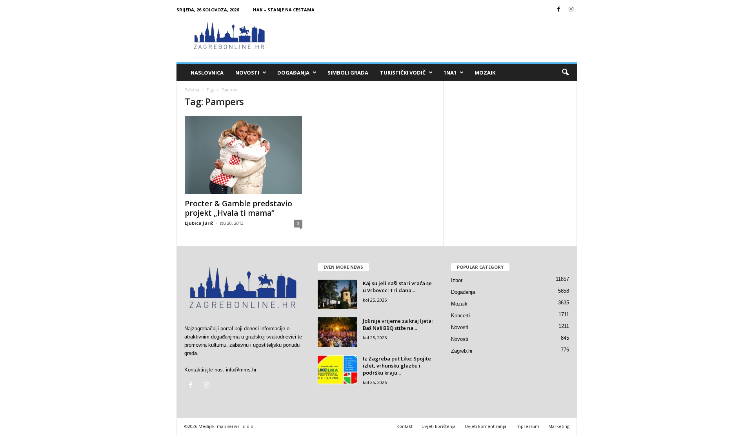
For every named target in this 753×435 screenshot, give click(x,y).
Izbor (456, 280)
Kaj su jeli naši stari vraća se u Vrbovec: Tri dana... (397, 287)
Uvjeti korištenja (439, 426)
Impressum (527, 426)
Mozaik (485, 72)
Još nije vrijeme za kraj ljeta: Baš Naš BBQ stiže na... (398, 324)
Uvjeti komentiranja (485, 426)
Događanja (293, 72)
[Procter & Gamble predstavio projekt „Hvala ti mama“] (243, 155)
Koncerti (460, 316)
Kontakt (405, 426)
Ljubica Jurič (199, 223)
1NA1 (450, 72)
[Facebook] (559, 9)
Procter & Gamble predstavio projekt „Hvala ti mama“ (238, 208)
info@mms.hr (241, 370)
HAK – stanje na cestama (284, 10)
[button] (565, 72)
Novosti (247, 72)
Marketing (558, 426)
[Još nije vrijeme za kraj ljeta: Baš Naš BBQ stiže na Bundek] (337, 332)
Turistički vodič (403, 72)
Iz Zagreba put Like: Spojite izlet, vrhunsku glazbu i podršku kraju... (397, 365)
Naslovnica (207, 72)
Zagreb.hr (462, 351)
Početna (192, 90)
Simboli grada (347, 72)
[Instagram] (571, 9)
